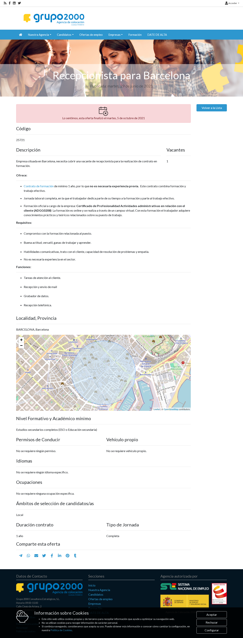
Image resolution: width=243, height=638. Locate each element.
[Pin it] (67, 555)
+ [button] (21, 339)
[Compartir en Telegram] (20, 555)
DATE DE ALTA (157, 34)
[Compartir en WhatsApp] (28, 555)
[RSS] (5, 3)
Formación (135, 34)
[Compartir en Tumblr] (75, 555)
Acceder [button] (232, 3)
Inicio (91, 585)
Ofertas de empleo (91, 34)
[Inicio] (53, 16)
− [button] (21, 345)
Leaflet (157, 409)
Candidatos (95, 594)
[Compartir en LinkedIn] (59, 555)
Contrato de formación (39, 186)
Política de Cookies (61, 630)
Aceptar (211, 614)
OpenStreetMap (171, 409)
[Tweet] (44, 555)
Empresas (94, 603)
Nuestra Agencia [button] (38, 34)
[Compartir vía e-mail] (36, 555)
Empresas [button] (114, 34)
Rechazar (212, 622)
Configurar (212, 630)
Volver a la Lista (212, 108)
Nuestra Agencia (99, 590)
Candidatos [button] (64, 34)
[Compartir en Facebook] (52, 555)
